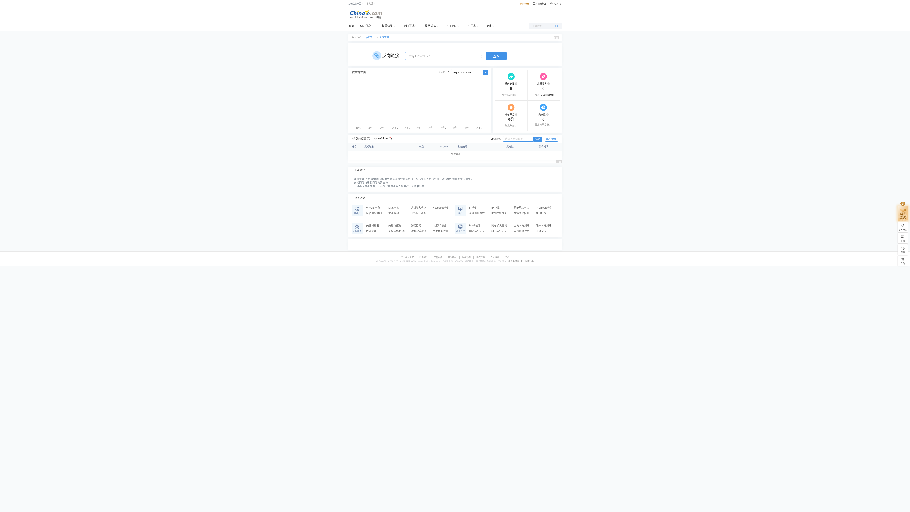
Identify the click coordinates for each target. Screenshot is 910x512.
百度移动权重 (440, 231)
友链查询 (393, 213)
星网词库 (430, 25)
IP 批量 (495, 207)
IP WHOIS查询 (544, 207)
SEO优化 (365, 25)
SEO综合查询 (418, 213)
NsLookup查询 (441, 207)
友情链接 (452, 257)
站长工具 (370, 37)
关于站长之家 (407, 257)
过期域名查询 (418, 207)
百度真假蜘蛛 (477, 213)
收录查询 (371, 231)
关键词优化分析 (397, 231)
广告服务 (438, 257)
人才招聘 (495, 257)
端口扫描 (541, 213)
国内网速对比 (521, 231)
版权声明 (480, 257)
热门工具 (409, 25)
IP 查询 (473, 207)
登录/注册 (557, 3)
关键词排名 (372, 225)
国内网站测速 (521, 225)
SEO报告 (541, 231)
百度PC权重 (440, 225)
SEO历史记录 (499, 231)
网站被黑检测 (499, 225)
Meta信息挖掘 (419, 231)
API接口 (451, 25)
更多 (489, 25)
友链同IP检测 (521, 213)
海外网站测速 (543, 225)
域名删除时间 (374, 213)
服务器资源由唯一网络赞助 (521, 261)
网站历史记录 (477, 231)
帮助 (507, 257)
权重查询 (387, 25)
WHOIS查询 (373, 207)
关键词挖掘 (394, 225)
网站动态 (466, 257)
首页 (351, 25)
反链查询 (384, 37)
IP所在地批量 (499, 213)
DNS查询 (393, 207)
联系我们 (423, 257)
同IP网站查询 (521, 207)
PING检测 (475, 225)
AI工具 (471, 25)
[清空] (483, 56)
